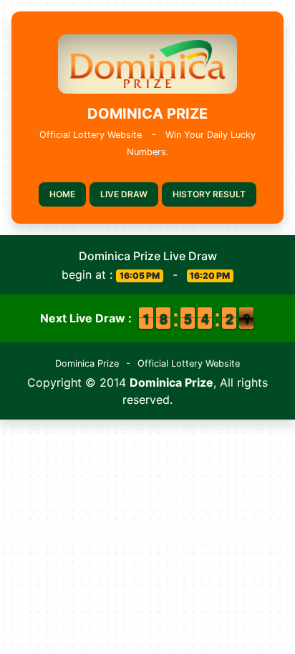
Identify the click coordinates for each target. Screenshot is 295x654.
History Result (209, 194)
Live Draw (124, 194)
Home (62, 194)
